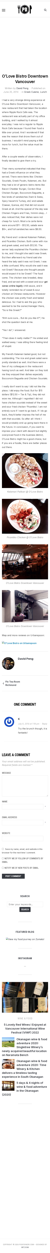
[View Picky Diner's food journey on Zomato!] (25, 939)
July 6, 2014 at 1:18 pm (28, 724)
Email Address (9, 817)
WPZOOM (25, 1247)
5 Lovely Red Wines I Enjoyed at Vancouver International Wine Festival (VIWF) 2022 (25, 1028)
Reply (44, 724)
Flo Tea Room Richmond (12, 683)
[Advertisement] (25, 46)
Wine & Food (25, 1018)
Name (4, 801)
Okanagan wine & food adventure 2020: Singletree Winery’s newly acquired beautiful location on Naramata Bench (24, 1047)
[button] (3, 10)
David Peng (22, 88)
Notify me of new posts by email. (21, 868)
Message (6, 773)
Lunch (43, 91)
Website (6, 833)
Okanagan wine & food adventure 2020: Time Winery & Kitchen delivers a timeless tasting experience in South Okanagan (24, 1068)
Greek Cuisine (31, 91)
